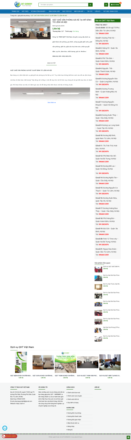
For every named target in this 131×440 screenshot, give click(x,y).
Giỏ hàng (116, 4)
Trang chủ (15, 11)
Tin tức (89, 11)
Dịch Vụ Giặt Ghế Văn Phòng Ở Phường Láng (116, 292)
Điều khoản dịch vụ (73, 423)
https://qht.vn (20, 403)
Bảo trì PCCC (67, 11)
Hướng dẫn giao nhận (74, 419)
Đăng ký (70, 429)
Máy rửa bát (79, 11)
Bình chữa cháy (54, 11)
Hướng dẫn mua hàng (74, 413)
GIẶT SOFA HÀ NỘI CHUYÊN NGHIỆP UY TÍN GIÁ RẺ (49, 375)
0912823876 (104, 44)
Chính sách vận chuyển (74, 396)
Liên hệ (97, 11)
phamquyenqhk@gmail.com (23, 401)
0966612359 (104, 33)
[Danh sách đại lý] (106, 4)
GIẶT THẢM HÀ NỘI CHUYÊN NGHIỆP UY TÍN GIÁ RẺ (71, 375)
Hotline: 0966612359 (110, 11)
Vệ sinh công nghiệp (38, 11)
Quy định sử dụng (72, 402)
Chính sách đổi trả (73, 399)
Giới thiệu (25, 11)
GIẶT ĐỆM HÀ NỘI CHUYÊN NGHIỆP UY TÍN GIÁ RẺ (26, 375)
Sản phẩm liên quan (102, 263)
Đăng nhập (70, 426)
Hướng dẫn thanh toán (74, 416)
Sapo (80, 437)
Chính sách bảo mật (73, 392)
